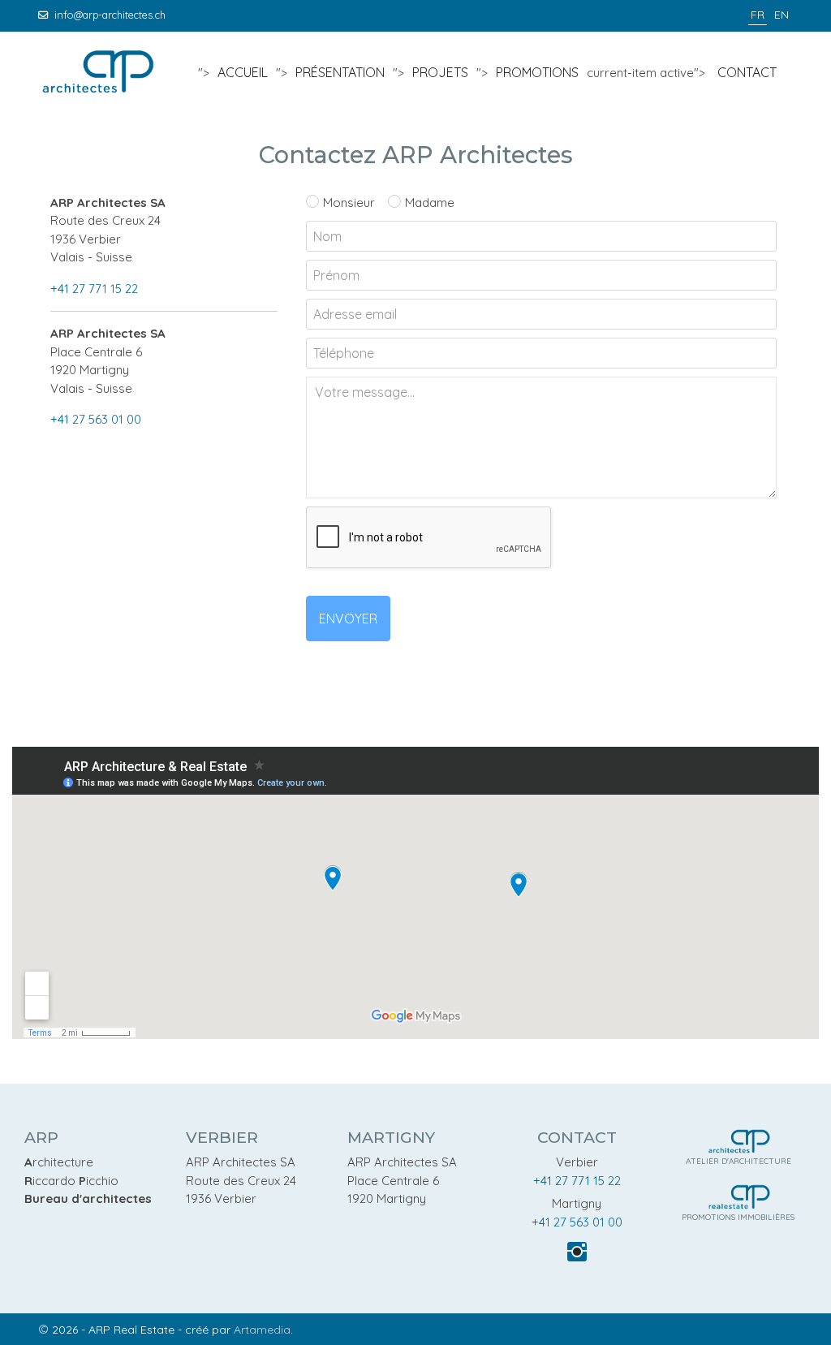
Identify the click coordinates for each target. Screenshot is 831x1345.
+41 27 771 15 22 (94, 288)
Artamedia (262, 1329)
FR (757, 14)
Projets (440, 72)
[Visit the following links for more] (577, 1252)
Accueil (242, 72)
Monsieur (349, 202)
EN (781, 14)
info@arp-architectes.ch (110, 14)
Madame (429, 202)
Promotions (537, 72)
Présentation (340, 72)
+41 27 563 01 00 (95, 419)
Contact (747, 72)
